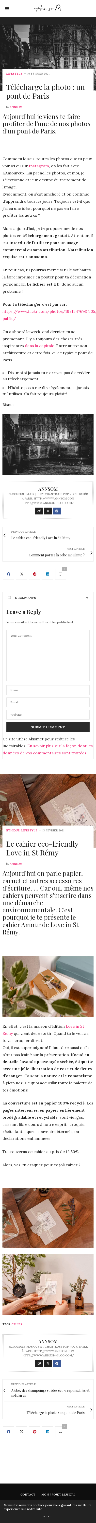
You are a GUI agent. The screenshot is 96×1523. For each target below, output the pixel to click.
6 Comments (25, 598)
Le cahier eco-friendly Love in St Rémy (42, 848)
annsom (16, 107)
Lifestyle (14, 73)
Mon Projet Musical (58, 1494)
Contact (27, 1494)
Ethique (13, 830)
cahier (17, 1324)
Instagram (39, 165)
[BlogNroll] (48, 8)
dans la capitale (39, 345)
